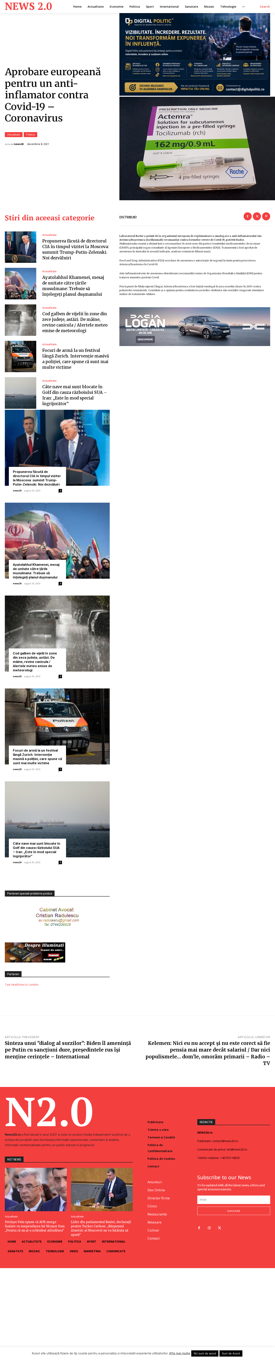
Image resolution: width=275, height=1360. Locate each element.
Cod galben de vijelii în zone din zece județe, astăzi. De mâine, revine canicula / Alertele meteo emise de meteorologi (35, 661)
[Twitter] (257, 216)
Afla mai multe (179, 1353)
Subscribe (233, 1210)
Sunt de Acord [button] (231, 1353)
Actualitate (13, 134)
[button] (265, 6)
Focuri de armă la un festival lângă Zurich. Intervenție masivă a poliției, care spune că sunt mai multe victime (37, 756)
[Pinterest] (266, 216)
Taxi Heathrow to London (21, 984)
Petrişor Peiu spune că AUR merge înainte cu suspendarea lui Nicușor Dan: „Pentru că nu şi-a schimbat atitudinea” (35, 1226)
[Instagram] (209, 1228)
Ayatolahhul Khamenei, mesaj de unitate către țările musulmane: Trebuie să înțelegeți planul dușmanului (36, 571)
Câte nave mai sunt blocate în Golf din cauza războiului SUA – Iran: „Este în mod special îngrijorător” (36, 849)
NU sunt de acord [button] (205, 1353)
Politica (30, 134)
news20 (19, 144)
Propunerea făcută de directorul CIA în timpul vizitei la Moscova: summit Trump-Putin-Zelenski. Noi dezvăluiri (36, 478)
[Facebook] (248, 216)
